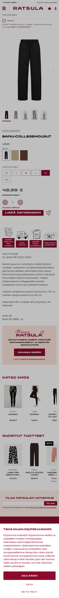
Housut (20, 24)
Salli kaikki (30, 575)
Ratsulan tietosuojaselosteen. (44, 507)
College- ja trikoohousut (35, 24)
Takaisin (10, 20)
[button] (53, 69)
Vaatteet (12, 24)
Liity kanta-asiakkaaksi (29, 359)
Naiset (5, 24)
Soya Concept (11, 130)
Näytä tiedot (29, 591)
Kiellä (29, 584)
